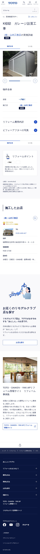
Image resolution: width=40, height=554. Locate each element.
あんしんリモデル (8, 462)
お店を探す (20, 342)
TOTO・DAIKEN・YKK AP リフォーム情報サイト (12, 503)
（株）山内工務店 (12, 35)
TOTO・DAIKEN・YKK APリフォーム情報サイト (18, 426)
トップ (4, 450)
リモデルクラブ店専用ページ (12, 510)
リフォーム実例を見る (25, 450)
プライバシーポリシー (9, 538)
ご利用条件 (6, 532)
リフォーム (12, 450)
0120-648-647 (21, 233)
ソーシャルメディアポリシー (11, 543)
